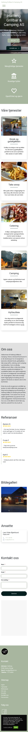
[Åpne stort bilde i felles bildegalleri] (14, 499)
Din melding (5, 580)
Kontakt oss (13, 48)
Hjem (3, 685)
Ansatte (3, 693)
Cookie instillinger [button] (8, 727)
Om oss (13, 40)
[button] (25, 497)
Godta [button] (15, 727)
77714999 (10, 672)
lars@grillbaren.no (9, 539)
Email (3, 572)
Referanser (4, 689)
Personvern (4, 697)
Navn (3, 564)
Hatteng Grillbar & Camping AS (11, 2)
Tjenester (4, 687)
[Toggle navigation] (4, 6)
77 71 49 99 (8, 538)
